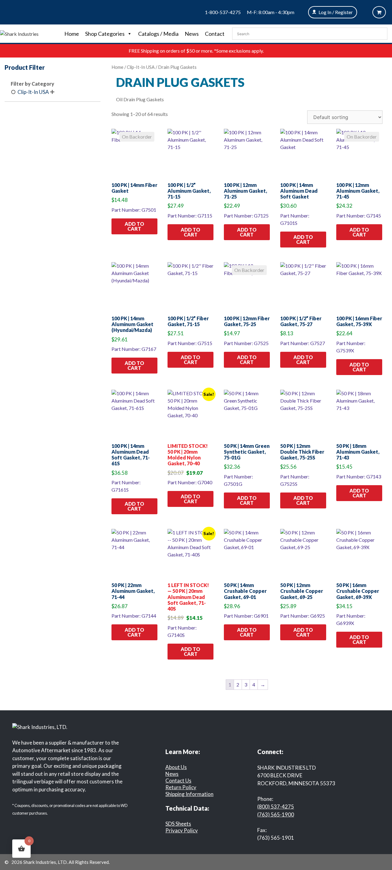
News (192, 33)
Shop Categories (105, 33)
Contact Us (178, 780)
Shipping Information (189, 794)
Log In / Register (335, 12)
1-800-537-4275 (223, 12)
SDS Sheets (178, 823)
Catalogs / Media (158, 33)
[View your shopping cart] (379, 12)
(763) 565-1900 (275, 814)
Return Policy (180, 787)
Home (71, 33)
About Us (176, 767)
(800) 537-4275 (275, 806)
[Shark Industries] (19, 33)
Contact (214, 33)
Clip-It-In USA (141, 67)
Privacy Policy (181, 830)
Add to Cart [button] (134, 226)
